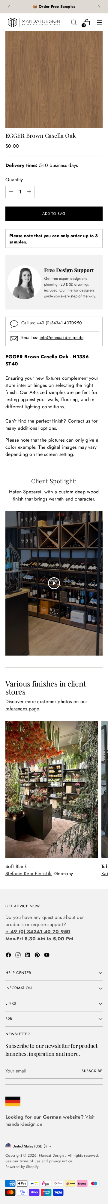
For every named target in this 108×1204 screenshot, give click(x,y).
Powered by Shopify (22, 1166)
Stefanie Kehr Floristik (28, 873)
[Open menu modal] (99, 22)
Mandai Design (52, 1155)
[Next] (99, 6)
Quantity (14, 179)
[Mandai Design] (33, 22)
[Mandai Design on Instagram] (18, 956)
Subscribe (92, 1071)
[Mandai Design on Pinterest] (37, 956)
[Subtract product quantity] (11, 192)
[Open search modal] (74, 22)
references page (22, 708)
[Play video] (54, 583)
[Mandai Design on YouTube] (47, 956)
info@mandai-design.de (61, 337)
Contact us (79, 421)
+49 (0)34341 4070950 (59, 323)
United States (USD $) (30, 1146)
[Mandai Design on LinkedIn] (28, 956)
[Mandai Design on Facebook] (9, 956)
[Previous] (9, 6)
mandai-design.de (23, 1124)
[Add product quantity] (29, 192)
